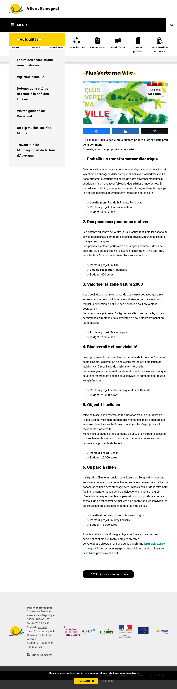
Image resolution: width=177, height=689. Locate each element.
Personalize (107, 681)
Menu (21, 24)
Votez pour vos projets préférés (110, 574)
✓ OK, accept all (86, 681)
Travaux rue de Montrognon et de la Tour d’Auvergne (36, 150)
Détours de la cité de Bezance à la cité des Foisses (33, 94)
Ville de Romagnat (41, 654)
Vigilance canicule (30, 77)
